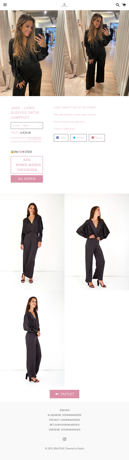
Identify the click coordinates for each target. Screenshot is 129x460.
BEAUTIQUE (59, 448)
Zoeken (65, 410)
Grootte (16, 125)
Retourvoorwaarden (64, 424)
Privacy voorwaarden (64, 419)
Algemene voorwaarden (64, 415)
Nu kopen (27, 179)
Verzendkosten (34, 137)
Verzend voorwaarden (64, 429)
